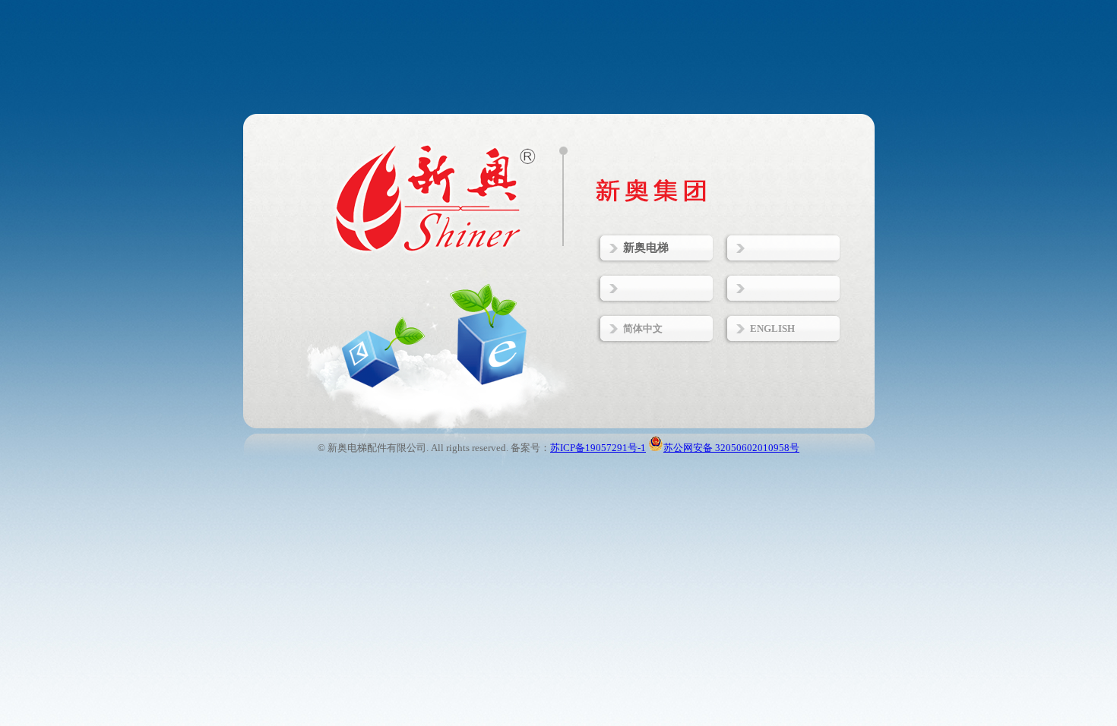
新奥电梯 (646, 247)
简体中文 (643, 328)
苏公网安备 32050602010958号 (731, 447)
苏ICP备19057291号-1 (598, 447)
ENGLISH (772, 328)
